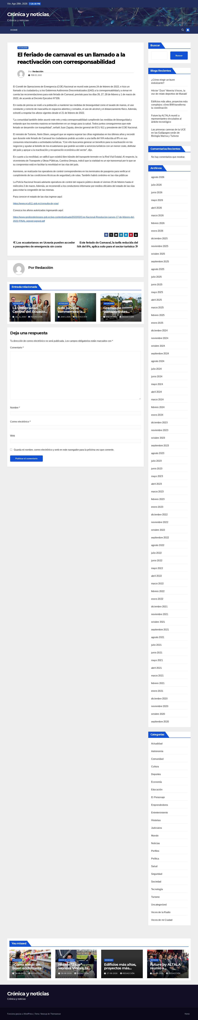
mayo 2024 (157, 384)
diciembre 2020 (159, 698)
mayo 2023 (157, 476)
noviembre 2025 (159, 246)
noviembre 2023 (159, 430)
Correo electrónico (20, 421)
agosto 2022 (157, 545)
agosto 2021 (157, 637)
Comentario (17, 347)
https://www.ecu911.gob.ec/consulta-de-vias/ (36, 203)
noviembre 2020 (159, 706)
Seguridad (156, 874)
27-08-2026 (112, 973)
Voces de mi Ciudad (161, 920)
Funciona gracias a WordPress (20, 1014)
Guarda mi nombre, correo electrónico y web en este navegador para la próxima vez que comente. (64, 450)
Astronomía (157, 751)
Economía (156, 782)
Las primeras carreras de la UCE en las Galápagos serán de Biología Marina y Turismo (168, 132)
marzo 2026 (157, 215)
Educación (156, 789)
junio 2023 (156, 468)
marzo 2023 (157, 491)
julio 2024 (156, 369)
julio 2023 (156, 461)
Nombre (15, 407)
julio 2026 (156, 185)
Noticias (155, 843)
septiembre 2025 (160, 261)
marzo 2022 (157, 583)
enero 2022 (157, 599)
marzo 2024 (157, 399)
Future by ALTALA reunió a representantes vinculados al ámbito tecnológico (166, 118)
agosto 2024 (157, 361)
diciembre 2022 (159, 514)
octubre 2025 (158, 254)
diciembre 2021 (159, 606)
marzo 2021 (157, 675)
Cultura (155, 766)
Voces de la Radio (160, 912)
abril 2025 (156, 300)
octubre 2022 (158, 530)
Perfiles (155, 851)
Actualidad (23, 47)
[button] (182, 30)
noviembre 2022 (159, 522)
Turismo (155, 897)
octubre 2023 (158, 438)
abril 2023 (156, 484)
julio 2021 (156, 645)
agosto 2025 (157, 269)
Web (12, 435)
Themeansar (55, 1014)
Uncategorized (159, 904)
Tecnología (157, 889)
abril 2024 (156, 392)
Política (155, 858)
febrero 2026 (158, 223)
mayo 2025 (157, 292)
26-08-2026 (158, 973)
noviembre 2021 (159, 614)
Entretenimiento (159, 812)
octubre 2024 (158, 346)
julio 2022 (156, 553)
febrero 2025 (158, 315)
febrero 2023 (158, 499)
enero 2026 (157, 231)
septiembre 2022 (160, 537)
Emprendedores (159, 805)
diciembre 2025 (159, 238)
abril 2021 (156, 668)
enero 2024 (157, 415)
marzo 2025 (157, 307)
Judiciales (156, 828)
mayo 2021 (157, 660)
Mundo (154, 835)
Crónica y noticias (28, 14)
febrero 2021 (158, 683)
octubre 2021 (158, 622)
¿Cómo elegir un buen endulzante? (27, 966)
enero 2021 (157, 691)
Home (13, 30)
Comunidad (157, 759)
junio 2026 (156, 192)
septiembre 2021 (160, 629)
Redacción (37, 71)
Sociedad (156, 881)
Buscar (155, 45)
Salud (154, 866)
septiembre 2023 (160, 445)
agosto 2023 (157, 453)
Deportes (156, 774)
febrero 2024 (158, 407)
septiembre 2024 (160, 353)
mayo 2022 (157, 568)
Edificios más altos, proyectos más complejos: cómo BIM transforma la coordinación (169, 104)
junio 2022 (156, 560)
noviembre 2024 (159, 338)
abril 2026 (156, 208)
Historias (156, 820)
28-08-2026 (20, 973)
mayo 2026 (157, 200)
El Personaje (158, 797)
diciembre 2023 (159, 422)
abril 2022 (156, 576)
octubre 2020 (158, 714)
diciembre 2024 (159, 330)
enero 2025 (157, 323)
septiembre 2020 (160, 721)
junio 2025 (156, 284)
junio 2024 (156, 376)
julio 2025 (156, 277)
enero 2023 (157, 507)
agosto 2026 (157, 177)
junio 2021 (156, 652)
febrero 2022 (158, 591)
